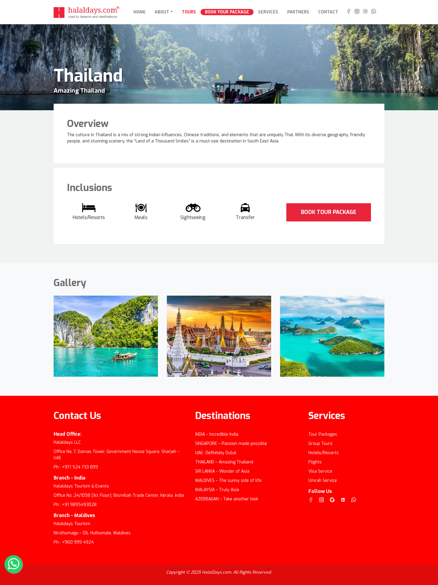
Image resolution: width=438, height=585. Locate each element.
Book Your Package (227, 12)
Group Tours (320, 443)
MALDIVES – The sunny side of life (228, 480)
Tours (189, 12)
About (162, 12)
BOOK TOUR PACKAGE (328, 212)
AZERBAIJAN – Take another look (226, 499)
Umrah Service (322, 480)
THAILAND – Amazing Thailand (224, 462)
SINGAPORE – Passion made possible (231, 443)
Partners (298, 12)
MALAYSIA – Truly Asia (217, 490)
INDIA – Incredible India (216, 434)
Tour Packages (322, 434)
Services (268, 12)
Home (141, 12)
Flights (315, 462)
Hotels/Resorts (323, 453)
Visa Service (320, 471)
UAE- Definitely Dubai (215, 453)
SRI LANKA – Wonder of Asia (222, 471)
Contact (328, 12)
